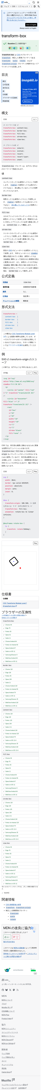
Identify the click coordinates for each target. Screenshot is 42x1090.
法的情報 (21, 1088)
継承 (4, 292)
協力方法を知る (9, 942)
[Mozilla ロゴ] (8, 1079)
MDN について (7, 1000)
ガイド (4, 1061)
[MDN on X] (10, 990)
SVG (10, 250)
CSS (18, 55)
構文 (4, 81)
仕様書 (5, 94)
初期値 (5, 282)
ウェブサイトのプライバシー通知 (14, 1085)
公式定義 (6, 84)
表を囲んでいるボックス (20, 205)
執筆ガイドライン (8, 1036)
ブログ (4, 1004)
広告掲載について (8, 1011)
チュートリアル (7, 1065)
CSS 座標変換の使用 (13, 905)
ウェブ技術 (6, 1054)
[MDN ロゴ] (6, 980)
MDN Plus (5, 1015)
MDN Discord (7, 1040)
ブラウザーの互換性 (10, 98)
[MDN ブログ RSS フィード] (17, 990)
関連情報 (6, 101)
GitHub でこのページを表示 (13, 954)
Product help (6, 1019)
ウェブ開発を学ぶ (8, 1057)
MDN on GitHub (7, 1043)
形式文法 (6, 88)
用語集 (4, 1068)
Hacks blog (6, 1072)
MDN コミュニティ (9, 1029)
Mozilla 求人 (6, 1007)
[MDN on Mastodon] (14, 990)
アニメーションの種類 (11, 301)
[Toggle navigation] (38, 2)
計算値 (5, 296)
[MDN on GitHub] (3, 990)
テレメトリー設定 (8, 1088)
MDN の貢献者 (19, 948)
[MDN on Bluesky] (6, 990)
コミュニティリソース (10, 1032)
